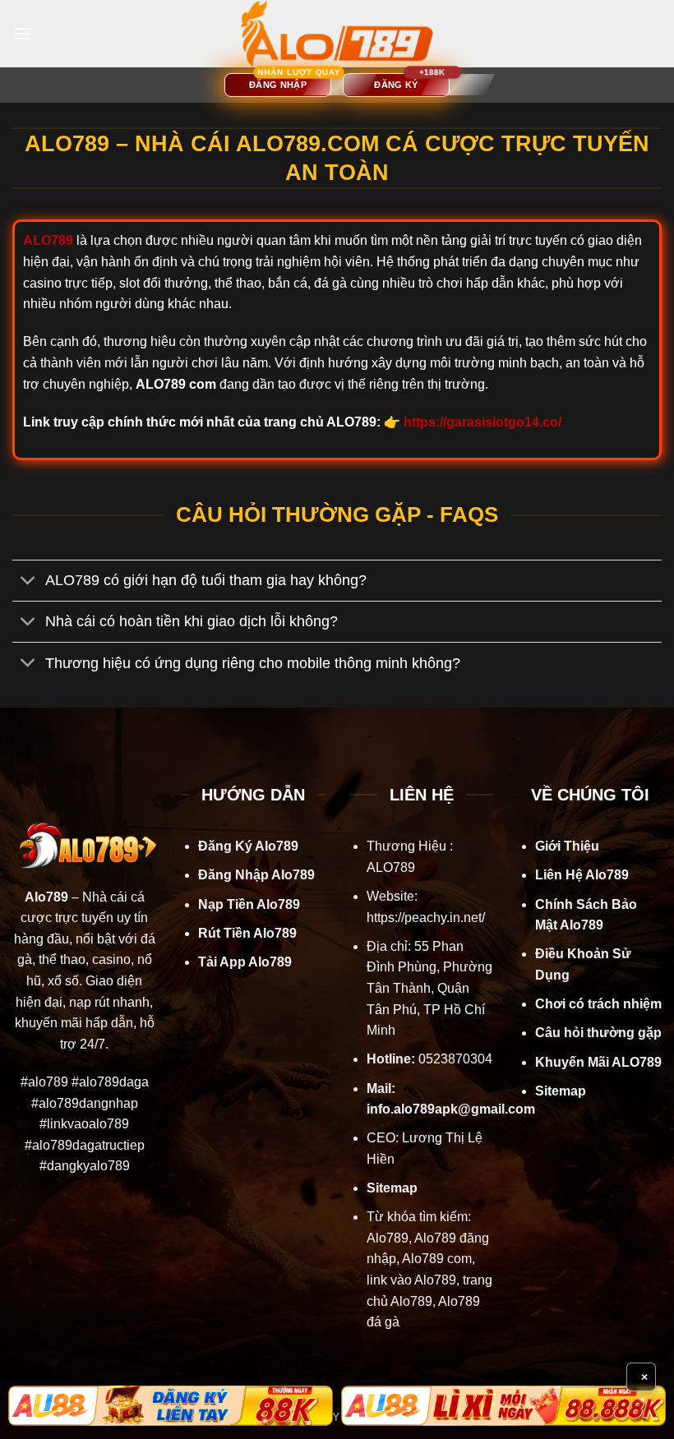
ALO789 (391, 867)
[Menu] (22, 33)
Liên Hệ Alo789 (582, 875)
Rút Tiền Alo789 (247, 933)
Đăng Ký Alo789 (248, 846)
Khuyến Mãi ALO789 (598, 1062)
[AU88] (170, 1406)
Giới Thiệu (567, 846)
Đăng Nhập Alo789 (256, 875)
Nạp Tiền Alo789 (249, 904)
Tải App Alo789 (245, 962)
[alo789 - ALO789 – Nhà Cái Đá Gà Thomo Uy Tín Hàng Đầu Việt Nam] (337, 33)
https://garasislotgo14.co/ (482, 422)
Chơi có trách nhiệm (598, 1004)
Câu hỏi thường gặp (598, 1033)
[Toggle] (28, 582)
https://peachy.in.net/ (426, 918)
